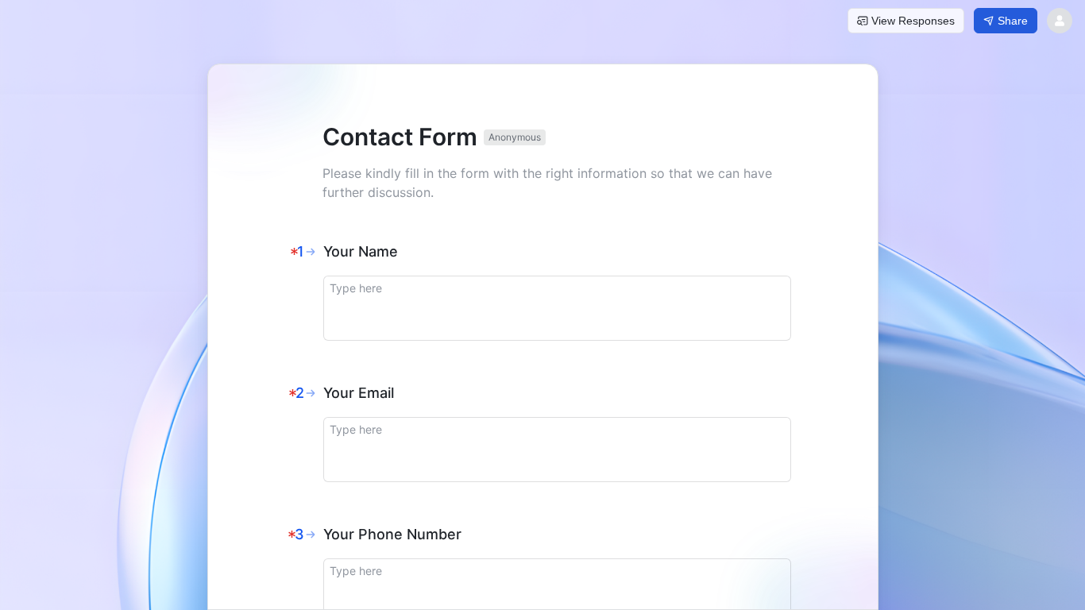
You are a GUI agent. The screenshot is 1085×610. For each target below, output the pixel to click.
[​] (557, 308)
